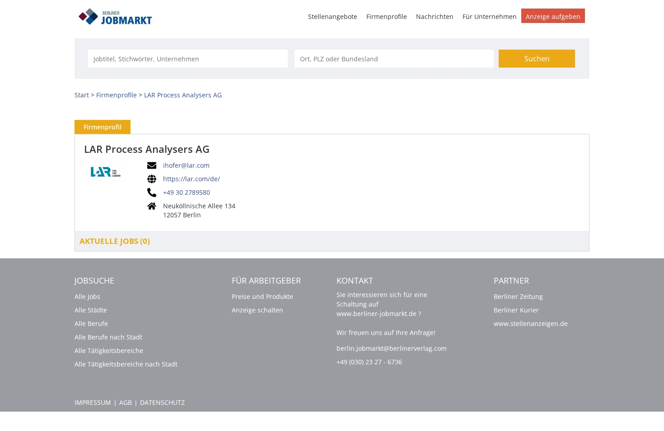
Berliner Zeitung (518, 296)
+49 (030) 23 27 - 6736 (369, 362)
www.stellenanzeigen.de (531, 323)
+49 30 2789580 (186, 192)
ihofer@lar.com (186, 165)
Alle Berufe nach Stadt (108, 337)
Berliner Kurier (516, 310)
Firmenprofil (103, 127)
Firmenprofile (386, 16)
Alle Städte (91, 310)
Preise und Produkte (262, 296)
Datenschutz (162, 402)
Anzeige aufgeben (553, 16)
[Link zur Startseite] (118, 15)
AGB (125, 402)
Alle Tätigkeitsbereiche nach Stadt (126, 364)
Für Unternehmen (490, 16)
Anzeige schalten (257, 310)
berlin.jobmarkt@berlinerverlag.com (392, 348)
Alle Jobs (87, 296)
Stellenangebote (332, 16)
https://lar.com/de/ (191, 179)
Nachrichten (435, 16)
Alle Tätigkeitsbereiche (109, 350)
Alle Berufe (91, 323)
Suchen (537, 59)
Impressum (93, 402)
